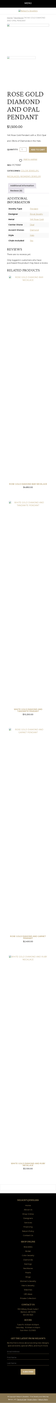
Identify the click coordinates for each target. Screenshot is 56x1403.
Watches (28, 1290)
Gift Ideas (28, 1294)
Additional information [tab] (22, 185)
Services (28, 1222)
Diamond (34, 230)
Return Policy (28, 1231)
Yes (31, 240)
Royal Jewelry (36, 214)
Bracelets (28, 1247)
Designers (28, 1218)
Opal (32, 224)
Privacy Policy (32, 1399)
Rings (28, 1277)
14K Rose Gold (37, 219)
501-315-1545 (28, 1315)
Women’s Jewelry (28, 1281)
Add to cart (38, 149)
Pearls (28, 1272)
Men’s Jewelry (28, 1285)
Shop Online (28, 1214)
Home (10, 18)
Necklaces (18, 18)
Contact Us (28, 1235)
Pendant (34, 209)
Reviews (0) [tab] (16, 190)
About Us (28, 1210)
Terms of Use (21, 1399)
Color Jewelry (29, 171)
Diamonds (28, 1260)
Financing (28, 1227)
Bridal (28, 1251)
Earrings (28, 1264)
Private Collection (28, 1298)
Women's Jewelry (30, 176)
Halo (32, 235)
